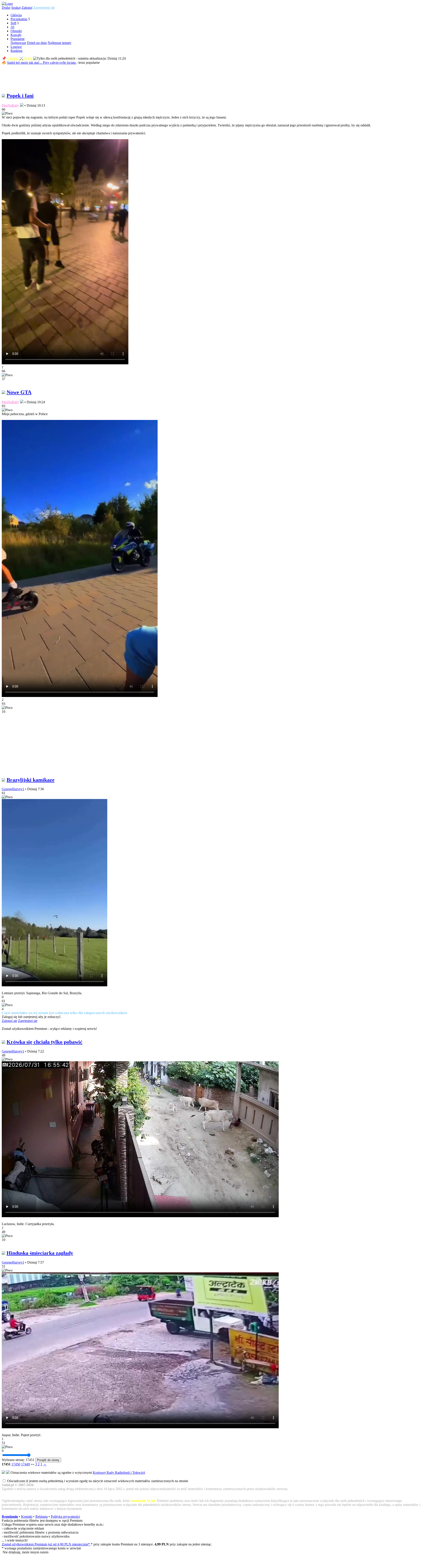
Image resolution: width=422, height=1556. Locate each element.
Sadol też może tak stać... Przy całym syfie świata (41, 62)
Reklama (41, 1516)
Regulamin (10, 1516)
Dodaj (6, 7)
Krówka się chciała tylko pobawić (44, 1042)
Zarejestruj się (44, 7)
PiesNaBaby (10, 105)
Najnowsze (18, 43)
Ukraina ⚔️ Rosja (19, 58)
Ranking (16, 51)
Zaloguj (27, 7)
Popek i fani (20, 96)
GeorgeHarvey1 (13, 789)
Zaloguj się (9, 1021)
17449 (25, 1464)
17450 (15, 1464)
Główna (16, 15)
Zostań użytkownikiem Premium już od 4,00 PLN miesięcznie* (46, 1544)
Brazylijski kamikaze (31, 780)
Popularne (18, 39)
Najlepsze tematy (59, 43)
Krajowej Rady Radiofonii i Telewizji (119, 1472)
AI (12, 27)
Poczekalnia (19, 19)
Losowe (16, 47)
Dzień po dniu (37, 43)
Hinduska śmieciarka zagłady (40, 1253)
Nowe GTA (19, 392)
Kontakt (26, 1516)
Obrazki (16, 31)
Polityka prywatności (65, 1516)
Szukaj (16, 7)
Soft (13, 23)
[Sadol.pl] (7, 3)
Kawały (16, 35)
